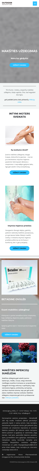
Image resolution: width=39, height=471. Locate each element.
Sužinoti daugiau (19, 65)
